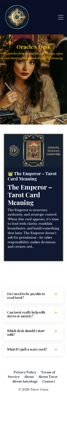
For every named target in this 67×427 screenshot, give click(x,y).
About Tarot (48, 377)
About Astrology (25, 381)
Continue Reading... (23, 253)
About (29, 377)
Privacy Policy (25, 372)
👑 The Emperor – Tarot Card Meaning (32, 176)
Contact (48, 381)
